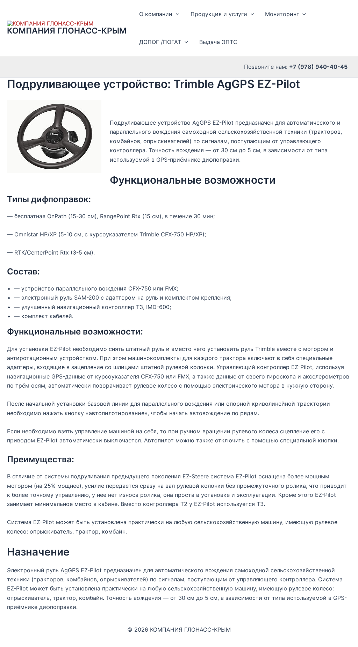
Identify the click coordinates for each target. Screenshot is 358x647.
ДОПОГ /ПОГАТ (160, 41)
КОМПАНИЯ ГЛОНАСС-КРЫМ (67, 31)
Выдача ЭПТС (218, 41)
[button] (175, 14)
